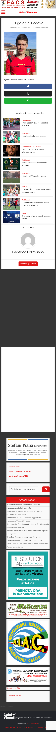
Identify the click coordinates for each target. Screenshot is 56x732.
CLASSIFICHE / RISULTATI (14, 727)
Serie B (24, 187)
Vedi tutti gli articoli (28, 264)
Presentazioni (26, 120)
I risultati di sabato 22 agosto (34, 136)
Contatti (40, 727)
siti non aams (14, 467)
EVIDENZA (37, 147)
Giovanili (25, 213)
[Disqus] (28, 308)
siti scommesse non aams (20, 471)
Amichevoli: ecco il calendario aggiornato (23, 518)
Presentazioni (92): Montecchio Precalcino (23, 505)
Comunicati (30, 727)
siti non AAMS (15, 696)
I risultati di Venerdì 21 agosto (34, 176)
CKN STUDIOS (32, 723)
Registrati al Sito (13, 688)
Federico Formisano (41, 28)
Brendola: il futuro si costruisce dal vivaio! (23, 537)
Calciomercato (26, 147)
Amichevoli (26, 133)
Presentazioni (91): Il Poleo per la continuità (24, 540)
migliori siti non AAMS (18, 476)
